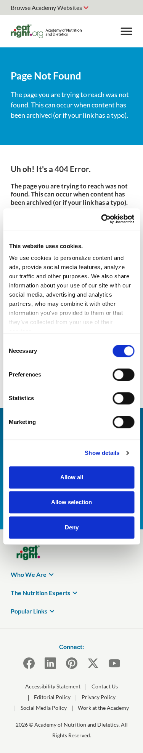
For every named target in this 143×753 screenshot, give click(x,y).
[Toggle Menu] (126, 31)
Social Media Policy (44, 707)
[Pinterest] (71, 663)
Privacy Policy (99, 697)
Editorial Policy (52, 697)
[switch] (123, 374)
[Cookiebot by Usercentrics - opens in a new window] (101, 219)
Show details (102, 453)
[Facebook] (29, 663)
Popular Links (29, 611)
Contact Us (105, 686)
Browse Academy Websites (46, 7)
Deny (72, 527)
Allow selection (71, 502)
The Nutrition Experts (40, 592)
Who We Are (29, 574)
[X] (93, 663)
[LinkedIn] (50, 663)
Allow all (71, 477)
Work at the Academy (103, 707)
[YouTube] (114, 663)
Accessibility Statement (52, 686)
